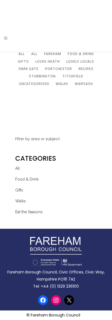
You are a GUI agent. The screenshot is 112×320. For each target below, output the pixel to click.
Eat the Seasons (29, 212)
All (17, 168)
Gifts (19, 190)
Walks (20, 201)
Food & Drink (27, 179)
